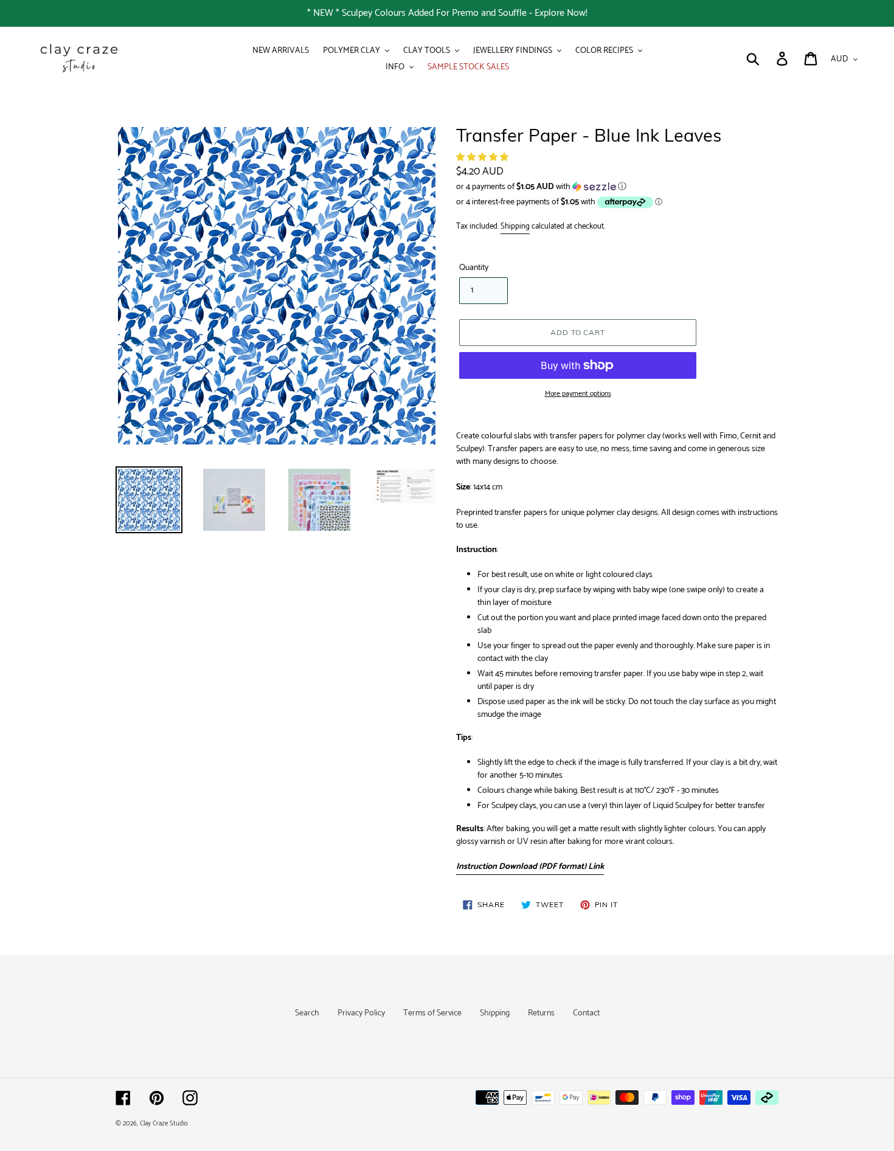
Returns (541, 1013)
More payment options (578, 394)
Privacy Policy (361, 1013)
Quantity (473, 267)
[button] (483, 158)
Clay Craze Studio (164, 1123)
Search (307, 1013)
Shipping (515, 226)
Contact (586, 1013)
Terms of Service (432, 1013)
